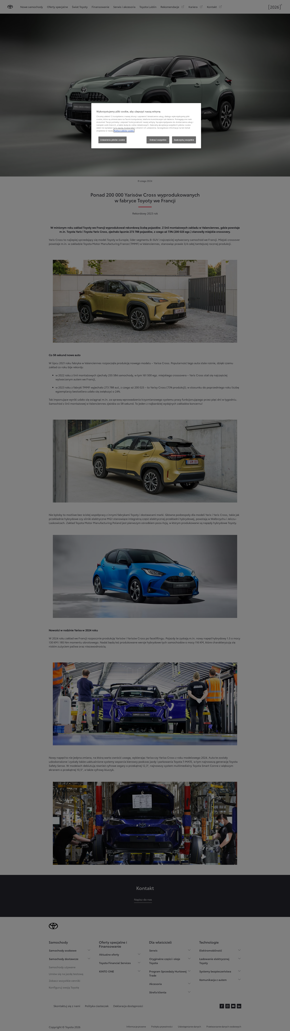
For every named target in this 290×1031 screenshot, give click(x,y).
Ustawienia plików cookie (112, 139)
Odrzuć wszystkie (158, 139)
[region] (146, 125)
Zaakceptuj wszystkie (184, 139)
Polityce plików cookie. (124, 130)
